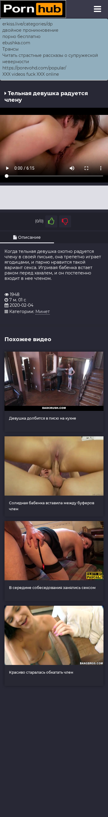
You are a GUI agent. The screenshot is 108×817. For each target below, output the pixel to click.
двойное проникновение (30, 30)
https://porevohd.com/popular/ (34, 68)
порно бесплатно (21, 36)
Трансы (10, 49)
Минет (42, 311)
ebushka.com (16, 42)
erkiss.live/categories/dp (27, 24)
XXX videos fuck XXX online (30, 74)
